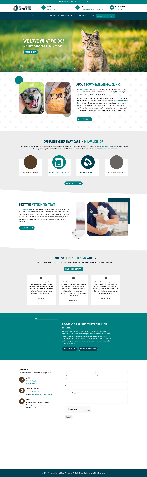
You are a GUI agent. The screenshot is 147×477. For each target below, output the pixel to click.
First (66, 375)
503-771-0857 (51, 9)
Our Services (53, 15)
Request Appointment (105, 16)
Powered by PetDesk (71, 473)
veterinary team (27, 209)
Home (34, 15)
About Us (41, 15)
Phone (67, 386)
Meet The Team (27, 228)
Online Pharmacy (67, 15)
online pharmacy (102, 146)
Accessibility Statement (97, 473)
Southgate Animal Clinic (84, 89)
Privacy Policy (83, 473)
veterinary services (112, 149)
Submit (68, 417)
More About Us (84, 119)
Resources (80, 15)
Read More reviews (73, 269)
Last (98, 375)
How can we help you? (72, 393)
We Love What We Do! (43, 41)
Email (67, 379)
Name (67, 370)
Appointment (30, 52)
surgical (72, 146)
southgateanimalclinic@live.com (92, 9)
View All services (73, 183)
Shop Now (118, 9)
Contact (91, 15)
